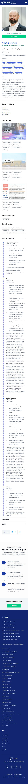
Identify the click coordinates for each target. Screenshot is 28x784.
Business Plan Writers (7, 655)
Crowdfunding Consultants (9, 666)
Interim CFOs (5, 696)
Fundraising (10, 66)
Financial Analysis (6, 61)
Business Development (8, 73)
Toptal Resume (6, 744)
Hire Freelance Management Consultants (13, 631)
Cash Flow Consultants (8, 657)
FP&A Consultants (6, 681)
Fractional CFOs (18, 73)
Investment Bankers (7, 699)
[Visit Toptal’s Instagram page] (20, 767)
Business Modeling (19, 68)
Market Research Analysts (9, 705)
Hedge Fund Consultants (8, 693)
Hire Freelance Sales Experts (9, 639)
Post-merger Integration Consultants (11, 714)
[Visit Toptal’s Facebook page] (16, 767)
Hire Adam (14, 36)
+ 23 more (5, 179)
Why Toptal (5, 735)
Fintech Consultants (7, 678)
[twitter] (12, 532)
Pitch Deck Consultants (8, 711)
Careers (4, 747)
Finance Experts (6, 649)
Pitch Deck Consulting (7, 68)
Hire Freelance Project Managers (10, 634)
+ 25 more (5, 149)
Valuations (20, 63)
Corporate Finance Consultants (10, 663)
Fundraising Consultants (8, 690)
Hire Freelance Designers (8, 625)
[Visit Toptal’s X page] (11, 767)
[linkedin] (19, 532)
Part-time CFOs (6, 708)
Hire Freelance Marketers (8, 628)
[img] (13, 45)
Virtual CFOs (5, 726)
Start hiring (14, 605)
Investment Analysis (19, 66)
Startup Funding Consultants (9, 652)
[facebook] (16, 532)
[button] (14, 238)
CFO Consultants (6, 660)
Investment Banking (17, 61)
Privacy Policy (6, 777)
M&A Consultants (6, 702)
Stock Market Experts (7, 720)
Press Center (5, 741)
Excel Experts (5, 669)
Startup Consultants (7, 717)
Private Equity (6, 71)
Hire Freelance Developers (9, 622)
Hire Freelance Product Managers (11, 636)
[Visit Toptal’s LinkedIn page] (7, 767)
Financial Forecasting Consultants (11, 672)
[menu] (26, 2)
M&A (4, 63)
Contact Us (5, 738)
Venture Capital (14, 71)
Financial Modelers (7, 675)
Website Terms (14, 777)
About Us (4, 750)
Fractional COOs (6, 687)
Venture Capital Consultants (9, 723)
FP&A (4, 66)
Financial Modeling (11, 63)
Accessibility (22, 777)
